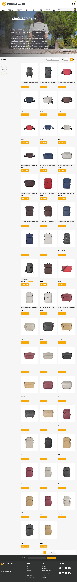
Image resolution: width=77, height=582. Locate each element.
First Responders (29, 578)
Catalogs (28, 566)
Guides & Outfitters (29, 575)
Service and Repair (44, 568)
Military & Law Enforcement (31, 577)
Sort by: (45, 59)
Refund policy (44, 577)
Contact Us (7, 569)
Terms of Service (44, 575)
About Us (28, 568)
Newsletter (23, 558)
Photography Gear (20, 9)
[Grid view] (71, 59)
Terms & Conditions (29, 572)
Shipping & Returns (44, 566)
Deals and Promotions (10, 9)
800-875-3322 (8, 568)
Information (29, 563)
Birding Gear (27, 9)
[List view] (74, 59)
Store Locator (29, 573)
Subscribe (51, 558)
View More (3, 75)
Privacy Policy (29, 570)
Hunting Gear (34, 9)
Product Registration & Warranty (46, 570)
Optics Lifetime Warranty (45, 573)
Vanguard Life (48, 9)
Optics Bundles (3, 9)
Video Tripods (41, 9)
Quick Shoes (53, 9)
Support (44, 563)
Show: (62, 59)
